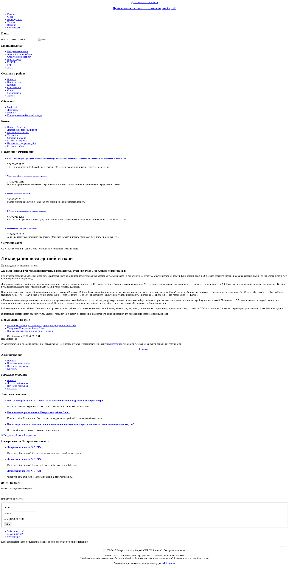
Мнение (11, 112)
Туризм (11, 22)
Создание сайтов (16, 146)
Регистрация (13, 536)
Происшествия (14, 82)
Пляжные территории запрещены (22, 228)
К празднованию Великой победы (24, 115)
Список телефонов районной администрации (27, 176)
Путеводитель (14, 19)
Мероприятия (14, 93)
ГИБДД (11, 62)
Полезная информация (18, 363)
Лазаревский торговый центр (22, 129)
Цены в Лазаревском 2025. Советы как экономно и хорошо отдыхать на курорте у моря (55, 400)
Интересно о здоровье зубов (21, 143)
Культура (11, 85)
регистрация (114, 344)
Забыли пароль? (15, 531)
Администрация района (19, 54)
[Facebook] (1, 493)
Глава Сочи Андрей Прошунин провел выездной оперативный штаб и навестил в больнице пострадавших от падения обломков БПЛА (66, 158)
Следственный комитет (19, 57)
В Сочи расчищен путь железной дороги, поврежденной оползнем (41, 325)
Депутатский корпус (17, 383)
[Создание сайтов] (18, 435)
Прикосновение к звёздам (18, 193)
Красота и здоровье (17, 140)
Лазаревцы (12, 110)
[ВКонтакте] (6, 493)
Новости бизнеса (16, 127)
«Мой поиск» (168, 563)
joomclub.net (284, 546)
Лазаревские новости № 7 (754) (24, 471)
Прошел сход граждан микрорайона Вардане (30, 331)
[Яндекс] (7, 493)
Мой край (12, 107)
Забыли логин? (15, 534)
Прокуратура (14, 59)
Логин (7, 507)
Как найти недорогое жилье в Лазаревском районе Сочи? (38, 412)
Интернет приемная (17, 366)
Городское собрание (17, 51)
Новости (11, 79)
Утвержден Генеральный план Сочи (25, 328)
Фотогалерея (13, 27)
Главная (11, 14)
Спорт (10, 90)
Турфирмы (12, 135)
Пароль (7, 513)
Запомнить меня (15, 518)
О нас (10, 16)
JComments (144, 349)
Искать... (5, 39)
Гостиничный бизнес (18, 132)
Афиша (11, 95)
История (11, 25)
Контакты (12, 368)
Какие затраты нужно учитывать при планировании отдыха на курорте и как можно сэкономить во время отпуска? (70, 424)
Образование (14, 87)
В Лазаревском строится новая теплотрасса (26, 211)
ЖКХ (10, 67)
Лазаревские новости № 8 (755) (24, 447)
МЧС (9, 65)
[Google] (2, 493)
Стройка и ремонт (16, 138)
